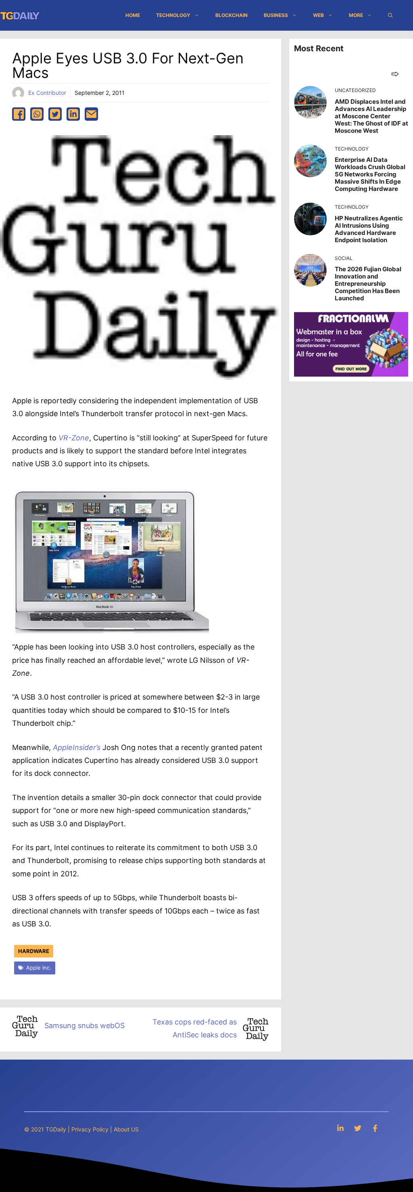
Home (132, 15)
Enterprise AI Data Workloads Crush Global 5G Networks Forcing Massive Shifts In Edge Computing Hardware (370, 174)
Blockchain (231, 15)
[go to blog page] (395, 73)
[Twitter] (357, 1128)
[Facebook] (375, 1128)
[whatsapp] (37, 114)
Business (276, 15)
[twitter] (55, 114)
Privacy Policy (89, 1129)
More (356, 15)
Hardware (33, 951)
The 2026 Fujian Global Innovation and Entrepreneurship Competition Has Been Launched (368, 283)
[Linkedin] (340, 1128)
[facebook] (18, 114)
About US (126, 1129)
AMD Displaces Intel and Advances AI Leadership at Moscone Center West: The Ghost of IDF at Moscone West (371, 116)
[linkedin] (73, 114)
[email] (91, 114)
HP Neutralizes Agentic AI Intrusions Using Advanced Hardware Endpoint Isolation (369, 229)
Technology (173, 15)
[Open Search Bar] (390, 15)
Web (318, 15)
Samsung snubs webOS (84, 1025)
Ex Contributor (47, 92)
